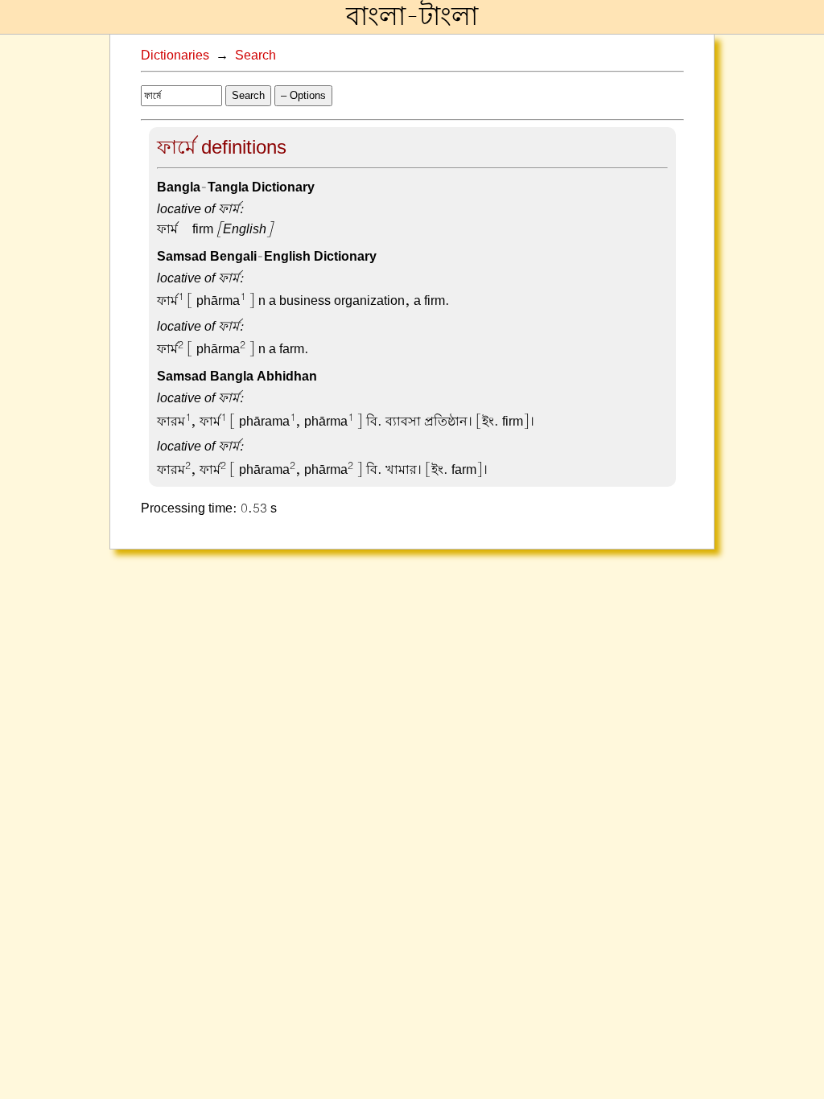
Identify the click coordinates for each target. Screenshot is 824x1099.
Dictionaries (175, 55)
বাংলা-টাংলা (412, 17)
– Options (303, 95)
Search (255, 55)
